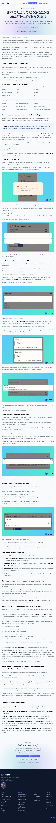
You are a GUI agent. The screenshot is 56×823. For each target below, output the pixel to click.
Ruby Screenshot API (22, 799)
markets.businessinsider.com (24, 279)
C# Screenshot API (21, 802)
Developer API (35, 756)
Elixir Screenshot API (22, 804)
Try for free (32, 3)
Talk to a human (43, 3)
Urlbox (13, 120)
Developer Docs (37, 796)
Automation (14, 37)
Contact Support (35, 798)
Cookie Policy (48, 808)
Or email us (34, 759)
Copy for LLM (35, 27)
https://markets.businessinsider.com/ (19, 542)
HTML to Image (4, 805)
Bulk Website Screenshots (6, 797)
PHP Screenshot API (22, 796)
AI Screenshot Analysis (22, 812)
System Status (37, 800)
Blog (47, 799)
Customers (3, 808)
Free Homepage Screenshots (4, 802)
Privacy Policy (49, 807)
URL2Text (3, 803)
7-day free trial (16, 652)
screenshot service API (35, 600)
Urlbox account (50, 153)
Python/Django (37, 614)
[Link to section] (29, 63)
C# (42, 614)
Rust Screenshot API (22, 810)
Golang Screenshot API (22, 806)
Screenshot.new (4, 807)
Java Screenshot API (22, 801)
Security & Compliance (48, 802)
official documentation (19, 647)
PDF (51, 642)
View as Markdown (23, 27)
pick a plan (31, 661)
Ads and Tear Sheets (22, 37)
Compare (3, 810)
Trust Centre (48, 803)
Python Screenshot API (22, 797)
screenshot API (27, 69)
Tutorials (35, 794)
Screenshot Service (6, 37)
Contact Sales (49, 796)
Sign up (2, 794)
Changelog (3, 812)
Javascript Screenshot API (23, 794)
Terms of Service (49, 805)
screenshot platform (7, 69)
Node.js (46, 614)
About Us (48, 794)
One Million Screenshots (5, 799)
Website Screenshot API (6, 796)
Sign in (25, 3)
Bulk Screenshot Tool (22, 756)
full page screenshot (20, 321)
